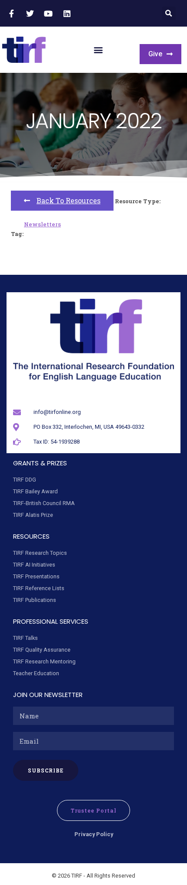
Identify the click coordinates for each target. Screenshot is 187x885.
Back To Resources (68, 200)
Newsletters (42, 224)
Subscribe (46, 770)
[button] (169, 13)
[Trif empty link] (13, 13)
